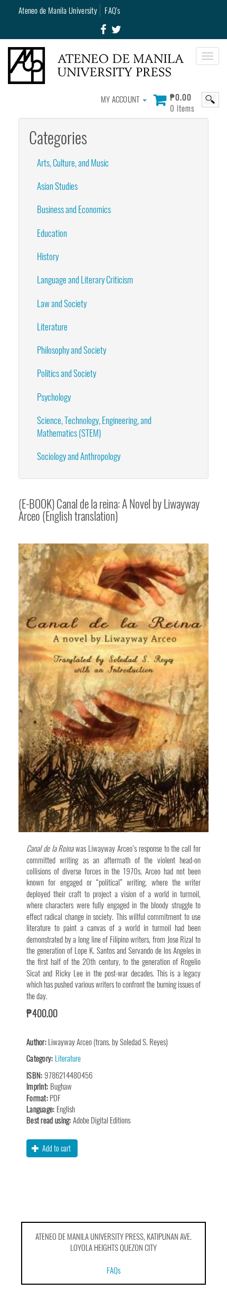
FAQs (113, 1270)
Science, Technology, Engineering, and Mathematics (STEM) (94, 426)
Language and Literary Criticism (85, 279)
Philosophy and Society (71, 349)
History (48, 256)
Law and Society (62, 303)
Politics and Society (66, 373)
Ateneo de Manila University (57, 10)
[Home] (100, 65)
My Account (121, 99)
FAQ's (112, 10)
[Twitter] (116, 29)
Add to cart (56, 1148)
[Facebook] (103, 29)
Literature (52, 326)
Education (52, 232)
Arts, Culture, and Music (73, 162)
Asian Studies (57, 185)
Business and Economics (74, 209)
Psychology (54, 396)
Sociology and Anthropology (78, 456)
